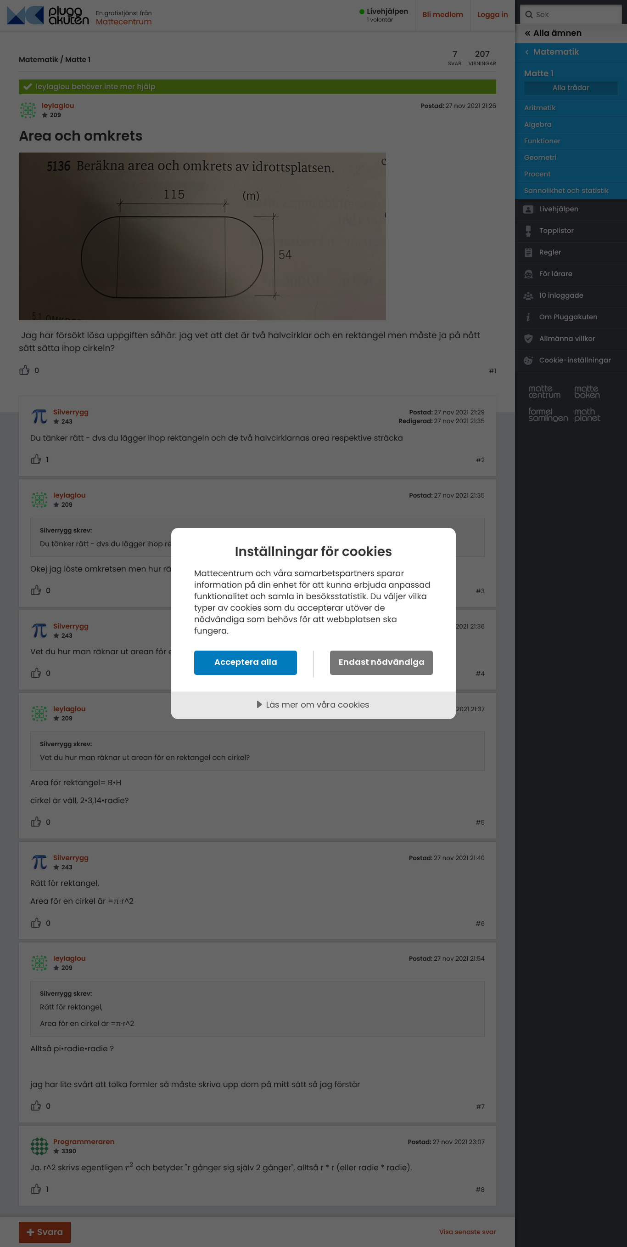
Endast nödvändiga (382, 662)
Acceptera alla (245, 662)
